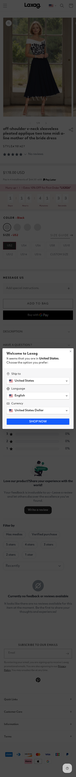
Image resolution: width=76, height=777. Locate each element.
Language (18, 388)
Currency (17, 403)
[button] (38, 381)
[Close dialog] (70, 351)
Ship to (16, 373)
